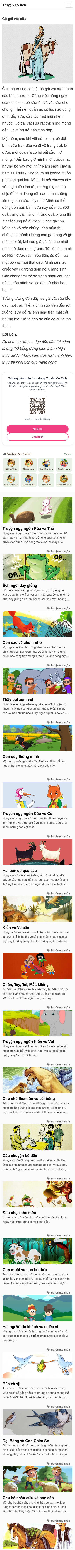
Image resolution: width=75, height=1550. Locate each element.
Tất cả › (68, 454)
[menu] (69, 5)
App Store (37, 428)
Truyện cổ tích (14, 5)
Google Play (37, 436)
